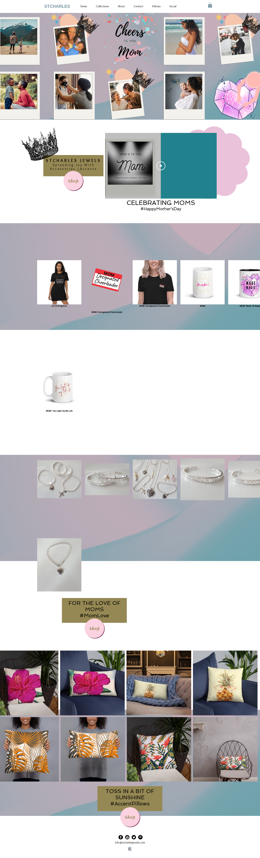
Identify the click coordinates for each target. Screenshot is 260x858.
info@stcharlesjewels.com (130, 842)
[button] (210, 5)
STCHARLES (57, 6)
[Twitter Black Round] (134, 837)
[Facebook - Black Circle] (121, 837)
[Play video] (161, 165)
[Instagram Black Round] (127, 837)
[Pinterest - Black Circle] (140, 837)
